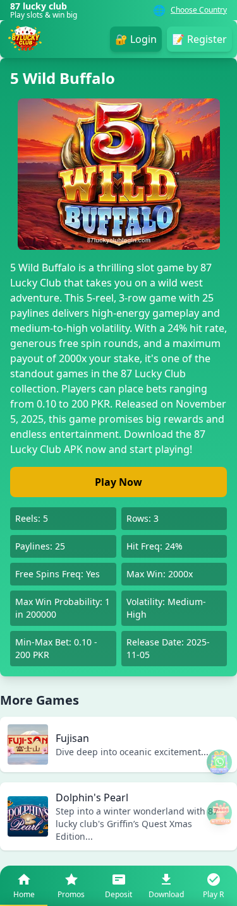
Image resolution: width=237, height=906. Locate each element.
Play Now (118, 482)
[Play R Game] (219, 812)
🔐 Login (136, 39)
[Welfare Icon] (219, 762)
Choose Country (199, 10)
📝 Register (199, 39)
